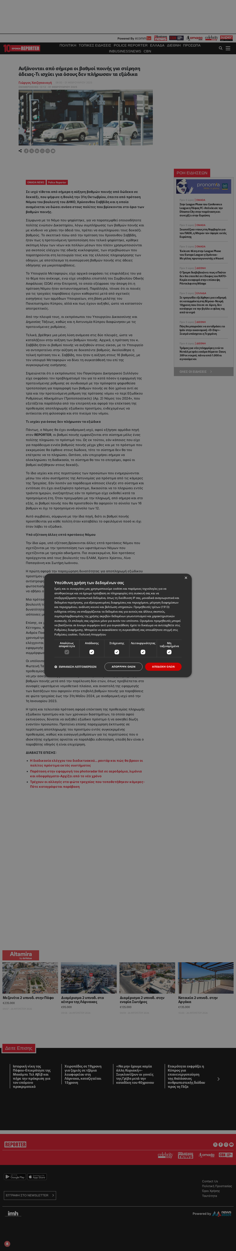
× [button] (185, 578)
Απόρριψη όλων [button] (123, 666)
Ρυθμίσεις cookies (65, 634)
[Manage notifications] (7, 1244)
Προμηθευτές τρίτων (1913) (151, 607)
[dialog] (118, 625)
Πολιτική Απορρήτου (92, 634)
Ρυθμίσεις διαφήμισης (68, 630)
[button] (75, 667)
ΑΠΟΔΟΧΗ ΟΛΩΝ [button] (163, 666)
